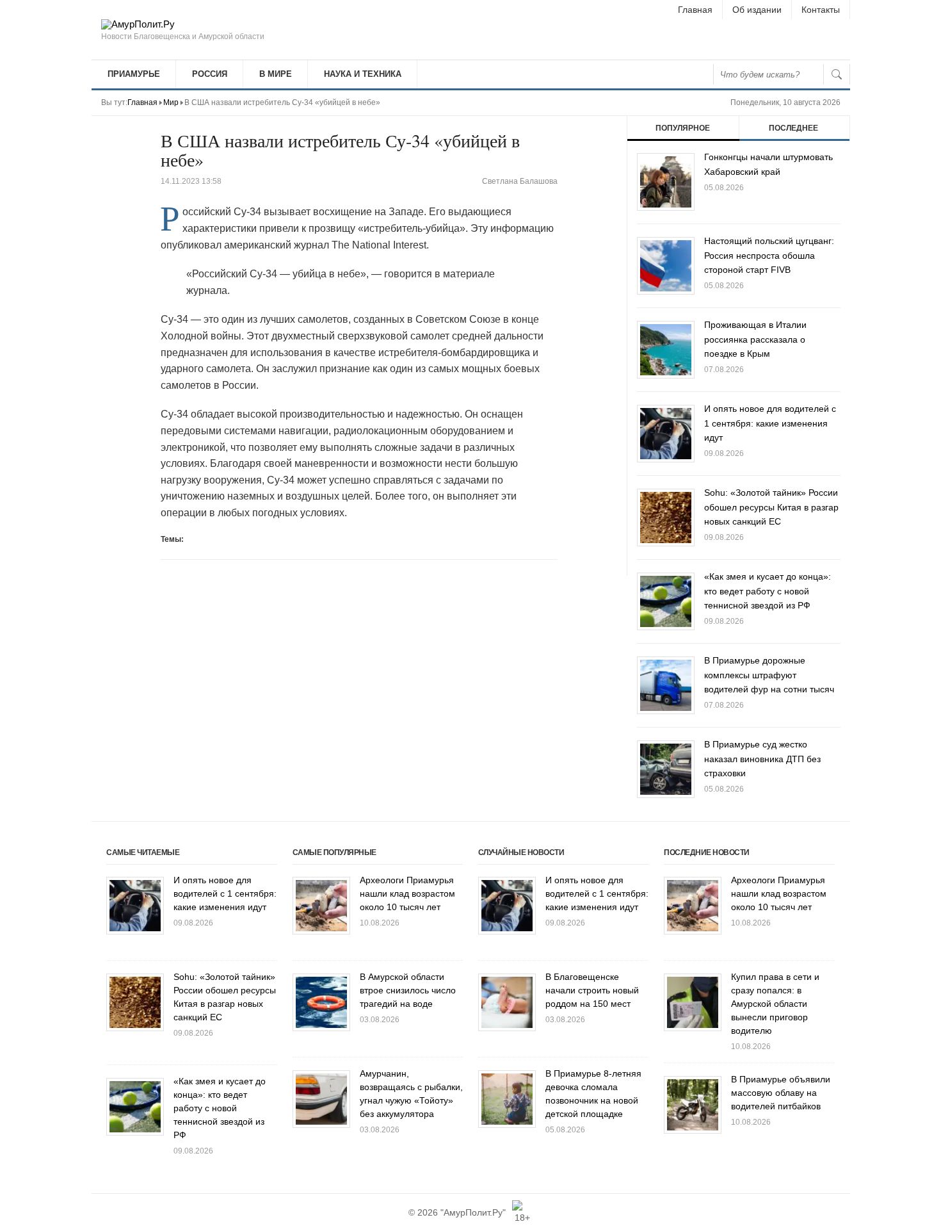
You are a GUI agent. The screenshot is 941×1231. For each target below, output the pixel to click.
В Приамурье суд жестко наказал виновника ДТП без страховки (762, 758)
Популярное (682, 128)
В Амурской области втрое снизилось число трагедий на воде (408, 990)
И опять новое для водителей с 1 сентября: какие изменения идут (770, 423)
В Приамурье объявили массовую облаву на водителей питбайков (780, 1092)
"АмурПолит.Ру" (473, 1212)
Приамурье (134, 74)
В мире (275, 74)
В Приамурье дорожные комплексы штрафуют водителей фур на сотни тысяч (769, 674)
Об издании (757, 9)
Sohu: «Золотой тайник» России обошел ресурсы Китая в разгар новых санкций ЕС (771, 506)
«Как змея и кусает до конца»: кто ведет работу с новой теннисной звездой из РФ (767, 590)
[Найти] (836, 74)
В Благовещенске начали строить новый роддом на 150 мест (592, 990)
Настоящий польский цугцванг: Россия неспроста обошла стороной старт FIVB (769, 255)
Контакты (820, 9)
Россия (209, 74)
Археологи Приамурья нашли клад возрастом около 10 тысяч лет (407, 893)
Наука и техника (362, 74)
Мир (171, 102)
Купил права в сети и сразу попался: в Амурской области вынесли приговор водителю (775, 1004)
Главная (695, 9)
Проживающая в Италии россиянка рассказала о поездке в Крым (755, 339)
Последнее (793, 128)
